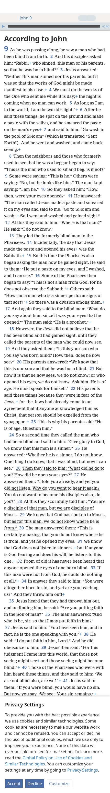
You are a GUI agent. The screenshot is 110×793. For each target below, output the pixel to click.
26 (18, 468)
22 (73, 388)
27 (77, 475)
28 (20, 501)
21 (92, 368)
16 (37, 275)
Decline (35, 783)
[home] (7, 6)
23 (34, 421)
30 (22, 528)
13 (12, 236)
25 (78, 448)
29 (22, 514)
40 (24, 667)
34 (24, 581)
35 (12, 601)
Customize (59, 783)
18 (12, 329)
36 (48, 614)
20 (19, 362)
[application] (55, 26)
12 (7, 222)
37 (7, 627)
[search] (104, 7)
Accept (13, 783)
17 (7, 309)
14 (29, 242)
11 (70, 196)
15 (29, 255)
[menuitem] (7, 6)
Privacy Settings (82, 770)
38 (86, 634)
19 (7, 348)
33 (93, 568)
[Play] (3, 26)
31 (80, 541)
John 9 (26, 18)
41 (66, 680)
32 (20, 561)
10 (43, 189)
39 (44, 647)
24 (12, 435)
